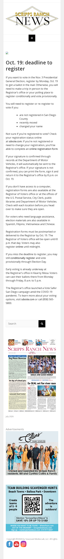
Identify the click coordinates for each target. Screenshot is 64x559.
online (19, 246)
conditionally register (22, 258)
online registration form (43, 149)
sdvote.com (15, 141)
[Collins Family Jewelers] (32, 453)
